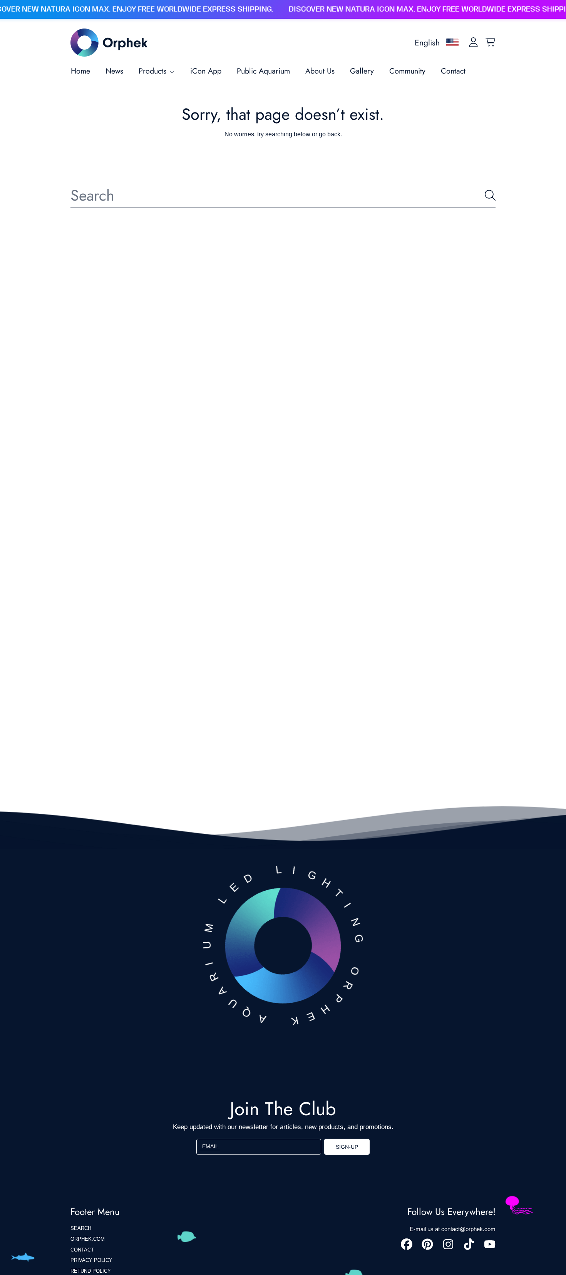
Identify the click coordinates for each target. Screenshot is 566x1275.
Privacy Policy (91, 1260)
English (427, 43)
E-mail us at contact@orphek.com (453, 1229)
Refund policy (90, 1271)
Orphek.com (87, 1239)
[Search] (490, 195)
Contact (82, 1250)
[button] (490, 42)
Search (80, 1228)
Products (154, 70)
